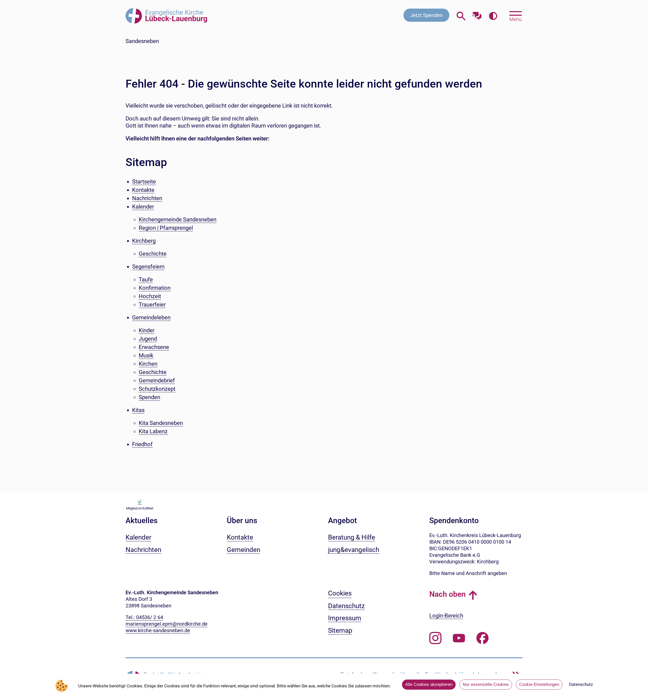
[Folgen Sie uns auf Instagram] (435, 638)
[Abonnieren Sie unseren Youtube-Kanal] (459, 638)
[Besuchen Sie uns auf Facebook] (482, 638)
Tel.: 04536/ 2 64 (144, 617)
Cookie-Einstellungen (539, 684)
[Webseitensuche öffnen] (461, 16)
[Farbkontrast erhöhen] (493, 16)
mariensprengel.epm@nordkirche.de (167, 624)
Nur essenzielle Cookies (486, 684)
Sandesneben (142, 41)
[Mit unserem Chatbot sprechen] (477, 14)
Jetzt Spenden (426, 15)
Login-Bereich (446, 615)
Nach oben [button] (447, 594)
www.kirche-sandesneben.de (158, 630)
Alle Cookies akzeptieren (428, 684)
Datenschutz (581, 684)
